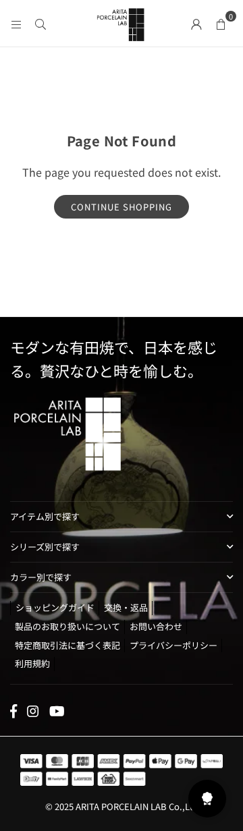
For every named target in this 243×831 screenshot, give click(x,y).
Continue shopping (121, 206)
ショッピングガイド (55, 607)
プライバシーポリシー (173, 645)
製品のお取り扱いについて (67, 626)
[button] (221, 23)
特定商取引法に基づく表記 (67, 645)
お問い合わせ (156, 626)
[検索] (40, 23)
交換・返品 (126, 607)
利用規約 (32, 663)
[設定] (196, 23)
